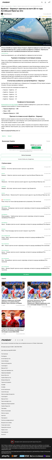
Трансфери (3, 408)
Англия (2, 16)
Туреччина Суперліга (6, 382)
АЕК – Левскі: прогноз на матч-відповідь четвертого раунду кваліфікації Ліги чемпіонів (25, 245)
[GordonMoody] (14, 456)
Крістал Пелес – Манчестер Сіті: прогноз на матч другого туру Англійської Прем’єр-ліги (26, 195)
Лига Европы (4, 214)
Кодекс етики (4, 429)
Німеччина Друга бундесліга (7, 394)
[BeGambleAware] (36, 456)
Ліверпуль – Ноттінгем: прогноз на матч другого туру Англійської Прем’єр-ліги (23, 181)
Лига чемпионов (6, 199)
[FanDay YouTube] (22, 340)
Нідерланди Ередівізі (6, 372)
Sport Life (3, 415)
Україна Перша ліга (5, 406)
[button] (41, 2)
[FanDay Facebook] (15, 340)
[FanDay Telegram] (17, 340)
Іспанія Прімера (5, 361)
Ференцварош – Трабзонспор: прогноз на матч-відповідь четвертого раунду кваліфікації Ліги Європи (23, 216)
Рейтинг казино (5, 413)
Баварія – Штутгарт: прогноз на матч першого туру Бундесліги (19, 188)
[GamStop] (24, 456)
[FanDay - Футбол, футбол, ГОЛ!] (6, 2)
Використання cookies (6, 422)
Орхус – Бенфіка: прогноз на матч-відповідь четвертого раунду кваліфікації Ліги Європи (26, 224)
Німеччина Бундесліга (6, 363)
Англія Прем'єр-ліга (5, 358)
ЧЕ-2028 (3, 384)
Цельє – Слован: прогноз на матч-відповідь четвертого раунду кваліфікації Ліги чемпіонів (23, 252)
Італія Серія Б (4, 396)
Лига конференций (6, 206)
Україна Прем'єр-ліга (6, 377)
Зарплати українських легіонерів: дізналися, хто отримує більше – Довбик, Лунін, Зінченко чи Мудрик (12, 302)
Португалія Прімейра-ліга (7, 370)
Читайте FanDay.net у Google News (26, 159)
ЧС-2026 (3, 387)
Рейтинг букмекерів (26, 155)
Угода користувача (5, 425)
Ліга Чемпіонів (4, 353)
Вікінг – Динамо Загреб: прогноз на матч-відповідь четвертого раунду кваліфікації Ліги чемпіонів (25, 269)
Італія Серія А (4, 365)
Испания (3, 166)
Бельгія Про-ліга (5, 375)
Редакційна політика (6, 427)
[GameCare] (47, 456)
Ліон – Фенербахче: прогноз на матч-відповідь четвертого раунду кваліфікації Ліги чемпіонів (24, 261)
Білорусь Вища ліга (5, 380)
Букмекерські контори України (9, 104)
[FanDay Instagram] (20, 340)
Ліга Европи (4, 356)
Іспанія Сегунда (5, 391)
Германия (4, 186)
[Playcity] (5, 456)
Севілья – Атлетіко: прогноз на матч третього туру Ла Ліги (18, 168)
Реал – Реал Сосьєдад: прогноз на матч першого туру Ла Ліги (18, 230)
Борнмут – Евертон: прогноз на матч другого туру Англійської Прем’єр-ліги (22, 175)
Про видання (4, 417)
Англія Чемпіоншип (5, 389)
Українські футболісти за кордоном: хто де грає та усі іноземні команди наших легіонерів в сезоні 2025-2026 (13, 330)
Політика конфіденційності (7, 420)
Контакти (3, 434)
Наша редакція (4, 432)
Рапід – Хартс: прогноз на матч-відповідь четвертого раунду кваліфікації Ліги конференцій (23, 238)
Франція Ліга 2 (4, 399)
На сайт (36, 147)
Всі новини (26, 274)
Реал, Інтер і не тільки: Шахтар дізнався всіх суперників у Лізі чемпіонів (21, 201)
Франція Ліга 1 (4, 368)
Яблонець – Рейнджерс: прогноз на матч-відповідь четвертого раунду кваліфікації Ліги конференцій (26, 208)
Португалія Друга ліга (6, 401)
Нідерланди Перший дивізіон (8, 403)
